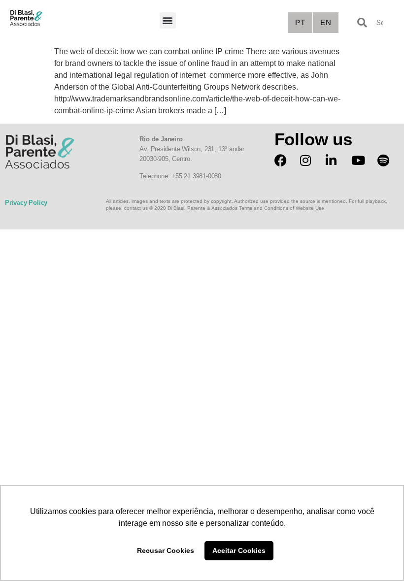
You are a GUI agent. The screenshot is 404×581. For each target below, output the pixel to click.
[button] (168, 20)
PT (300, 22)
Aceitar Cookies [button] (239, 550)
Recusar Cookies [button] (165, 550)
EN (325, 22)
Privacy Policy (26, 202)
